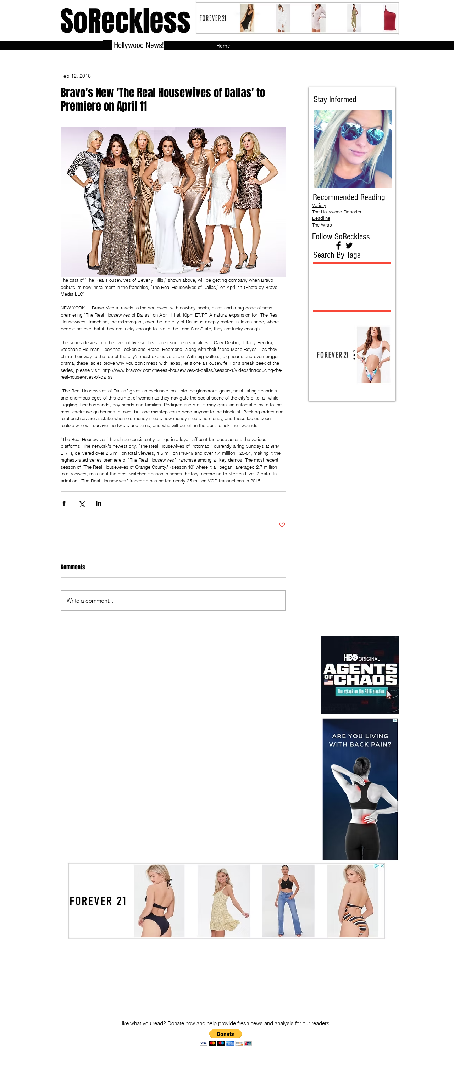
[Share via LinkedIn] (98, 503)
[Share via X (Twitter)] (81, 503)
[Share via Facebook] (64, 503)
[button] (226, 1037)
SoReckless (125, 21)
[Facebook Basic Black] (338, 245)
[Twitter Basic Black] (349, 245)
